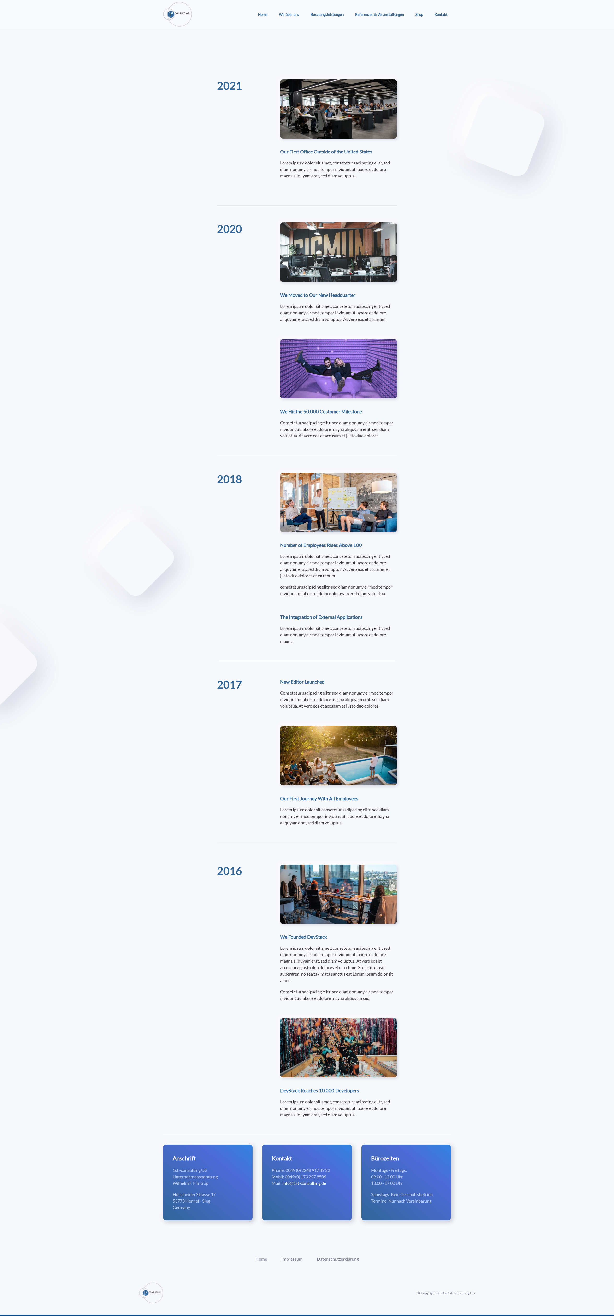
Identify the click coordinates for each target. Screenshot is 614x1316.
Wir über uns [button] (289, 14)
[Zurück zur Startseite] (177, 14)
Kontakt (441, 14)
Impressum (291, 1259)
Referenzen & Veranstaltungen (379, 14)
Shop (419, 14)
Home (262, 14)
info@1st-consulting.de (304, 1183)
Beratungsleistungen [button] (327, 14)
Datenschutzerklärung (338, 1259)
